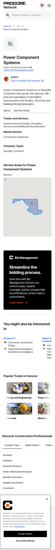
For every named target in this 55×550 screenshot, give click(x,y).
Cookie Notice (19, 526)
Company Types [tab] (12, 445)
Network (10, 7)
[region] (25, 522)
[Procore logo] (15, 3)
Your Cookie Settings (25, 540)
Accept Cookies (25, 534)
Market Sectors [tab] (32, 445)
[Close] (47, 499)
